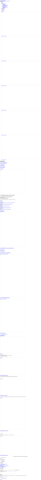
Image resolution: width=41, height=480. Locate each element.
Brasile (4, 85)
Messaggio (1, 474)
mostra (1, 203)
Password (1, 477)
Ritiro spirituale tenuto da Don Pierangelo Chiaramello (5, 207)
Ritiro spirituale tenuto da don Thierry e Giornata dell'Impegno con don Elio (7, 202)
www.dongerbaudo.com (2, 464)
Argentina (2, 85)
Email (16, 470)
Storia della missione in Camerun (4, 430)
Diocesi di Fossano (2, 466)
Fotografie (4, 9)
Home (2, 2)
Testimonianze (4, 7)
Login (24, 475)
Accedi (1, 479)
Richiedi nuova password (3, 478)
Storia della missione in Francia (4, 375)
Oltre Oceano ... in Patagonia (3, 395)
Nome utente (1, 476)
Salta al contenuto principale (3, 0)
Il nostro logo (4, 4)
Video (3, 10)
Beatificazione (2, 8)
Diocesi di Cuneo (2, 467)
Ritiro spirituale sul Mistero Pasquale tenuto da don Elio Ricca (6, 204)
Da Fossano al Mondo (5, 6)
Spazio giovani (2, 11)
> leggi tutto (1, 357)
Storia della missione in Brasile (4, 455)
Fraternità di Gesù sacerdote (5, 5)
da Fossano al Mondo (3, 162)
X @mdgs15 (2, 461)
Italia (5, 85)
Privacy (25, 475)
